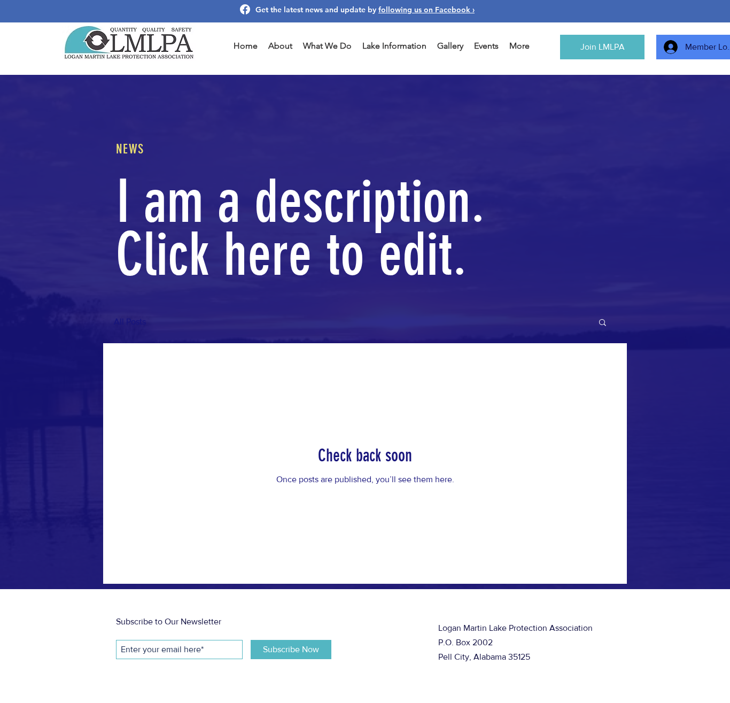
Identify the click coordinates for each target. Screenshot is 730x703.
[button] (602, 323)
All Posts (130, 321)
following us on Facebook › (426, 9)
